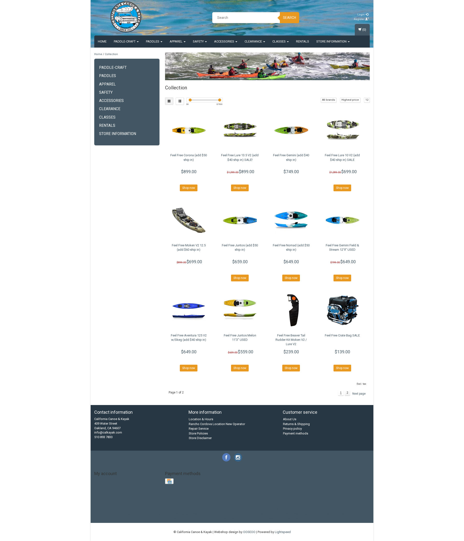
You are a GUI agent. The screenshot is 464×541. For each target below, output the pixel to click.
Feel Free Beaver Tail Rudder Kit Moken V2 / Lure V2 (291, 340)
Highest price (350, 99)
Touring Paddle (242, 509)
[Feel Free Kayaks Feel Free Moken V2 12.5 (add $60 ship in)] (188, 220)
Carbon (119, 509)
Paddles (153, 41)
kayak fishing (200, 513)
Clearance (254, 41)
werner (255, 518)
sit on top (333, 513)
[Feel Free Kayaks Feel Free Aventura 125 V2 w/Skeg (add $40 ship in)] (188, 310)
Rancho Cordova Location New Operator (217, 424)
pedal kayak (256, 513)
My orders (101, 485)
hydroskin (125, 513)
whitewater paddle (301, 518)
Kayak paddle (135, 509)
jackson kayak (179, 513)
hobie (362, 509)
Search (289, 18)
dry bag (316, 509)
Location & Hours (201, 419)
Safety (198, 41)
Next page (359, 393)
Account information (108, 481)
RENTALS (302, 41)
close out (261, 509)
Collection (111, 54)
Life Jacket (168, 509)
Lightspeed (283, 532)
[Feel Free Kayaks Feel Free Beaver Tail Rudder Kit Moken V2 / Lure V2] (291, 310)
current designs (298, 509)
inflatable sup (143, 513)
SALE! (198, 509)
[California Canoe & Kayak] (125, 17)
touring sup (188, 518)
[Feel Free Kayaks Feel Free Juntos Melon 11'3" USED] (239, 310)
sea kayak (293, 513)
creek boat (277, 509)
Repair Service (199, 428)
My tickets (101, 490)
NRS (181, 509)
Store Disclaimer (200, 438)
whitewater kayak (274, 518)
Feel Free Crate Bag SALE (342, 335)
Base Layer (104, 509)
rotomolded (275, 513)
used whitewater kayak (232, 518)
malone (240, 513)
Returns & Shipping (296, 424)
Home (102, 41)
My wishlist (102, 495)
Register (359, 19)
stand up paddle (353, 513)
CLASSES (279, 41)
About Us (289, 419)
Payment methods (295, 433)
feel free (330, 509)
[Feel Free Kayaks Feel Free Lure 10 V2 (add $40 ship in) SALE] (342, 130)
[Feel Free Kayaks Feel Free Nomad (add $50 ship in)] (291, 220)
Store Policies (198, 433)
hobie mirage (107, 513)
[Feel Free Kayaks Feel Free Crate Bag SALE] (342, 310)
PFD (189, 509)
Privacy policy (292, 428)
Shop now (188, 188)
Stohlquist (223, 509)
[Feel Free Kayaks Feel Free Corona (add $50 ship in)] (188, 130)
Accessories (224, 41)
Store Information (331, 41)
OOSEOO (249, 532)
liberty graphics (222, 513)
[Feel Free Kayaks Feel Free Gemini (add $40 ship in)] (291, 130)
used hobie (206, 518)
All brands (328, 99)
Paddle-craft (125, 41)
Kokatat (152, 509)
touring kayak (168, 518)
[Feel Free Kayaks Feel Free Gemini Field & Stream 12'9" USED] (342, 220)
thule (153, 518)
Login (361, 14)
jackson (161, 513)
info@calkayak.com (108, 432)
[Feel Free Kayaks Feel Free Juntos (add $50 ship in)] (239, 220)
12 (366, 99)
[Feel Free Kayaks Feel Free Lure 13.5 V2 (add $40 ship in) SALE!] (239, 130)
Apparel (176, 41)
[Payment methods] (169, 481)
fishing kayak (347, 509)
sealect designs (313, 513)
